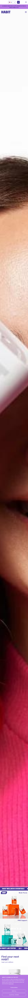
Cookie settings (14, 987)
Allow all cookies (14, 994)
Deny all (14, 991)
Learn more (11, 983)
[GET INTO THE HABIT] (8, 12)
